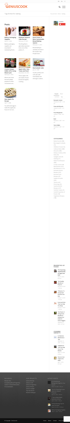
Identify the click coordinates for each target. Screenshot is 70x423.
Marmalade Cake (38, 68)
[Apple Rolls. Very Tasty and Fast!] (24, 63)
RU (62, 1)
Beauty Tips (8, 381)
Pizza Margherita (58, 112)
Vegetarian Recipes (59, 196)
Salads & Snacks (58, 178)
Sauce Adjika (57, 125)
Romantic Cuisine (58, 100)
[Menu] (62, 7)
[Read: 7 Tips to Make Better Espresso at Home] (49, 398)
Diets (55, 155)
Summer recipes (58, 190)
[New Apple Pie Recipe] (10, 93)
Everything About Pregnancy (12, 383)
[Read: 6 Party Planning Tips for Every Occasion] (49, 404)
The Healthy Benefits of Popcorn (61, 283)
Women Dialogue (31, 392)
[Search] (58, 7)
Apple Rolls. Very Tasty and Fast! (24, 70)
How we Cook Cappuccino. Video (61, 358)
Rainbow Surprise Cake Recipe (24, 38)
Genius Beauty (30, 381)
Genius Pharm (30, 386)
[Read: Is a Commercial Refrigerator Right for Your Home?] (49, 382)
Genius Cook (29, 383)
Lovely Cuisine (58, 164)
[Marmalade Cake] (38, 62)
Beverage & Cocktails (59, 143)
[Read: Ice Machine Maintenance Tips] (55, 337)
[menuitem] (58, 1)
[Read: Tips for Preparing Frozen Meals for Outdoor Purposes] (49, 390)
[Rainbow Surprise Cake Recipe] (24, 31)
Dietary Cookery (58, 153)
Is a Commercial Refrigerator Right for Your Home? (58, 383)
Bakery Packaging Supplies (58, 409)
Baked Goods (57, 141)
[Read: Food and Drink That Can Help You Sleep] (55, 303)
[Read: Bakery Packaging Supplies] (49, 410)
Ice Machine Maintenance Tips (61, 337)
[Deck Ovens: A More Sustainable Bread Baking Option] (38, 31)
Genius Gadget (30, 388)
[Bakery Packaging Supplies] (10, 31)
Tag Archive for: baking (13, 14)
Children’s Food (58, 147)
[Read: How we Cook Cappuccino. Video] (55, 358)
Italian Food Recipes (59, 160)
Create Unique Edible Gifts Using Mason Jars (10, 71)
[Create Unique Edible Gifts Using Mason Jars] (10, 63)
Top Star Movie (30, 390)
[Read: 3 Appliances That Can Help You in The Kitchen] (55, 346)
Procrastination (9, 386)
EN (58, 1)
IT (64, 1)
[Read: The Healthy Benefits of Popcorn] (55, 282)
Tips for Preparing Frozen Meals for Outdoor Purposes (58, 391)
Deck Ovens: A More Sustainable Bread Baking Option (38, 40)
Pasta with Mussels (58, 106)
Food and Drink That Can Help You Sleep (61, 304)
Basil (55, 119)
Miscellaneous (58, 168)
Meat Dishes (57, 166)
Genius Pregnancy (31, 384)
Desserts (56, 151)
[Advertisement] (62, 58)
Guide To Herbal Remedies (12, 384)
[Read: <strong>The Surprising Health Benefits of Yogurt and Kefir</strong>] (55, 271)
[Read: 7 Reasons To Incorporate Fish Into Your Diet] (55, 292)
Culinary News (58, 149)
